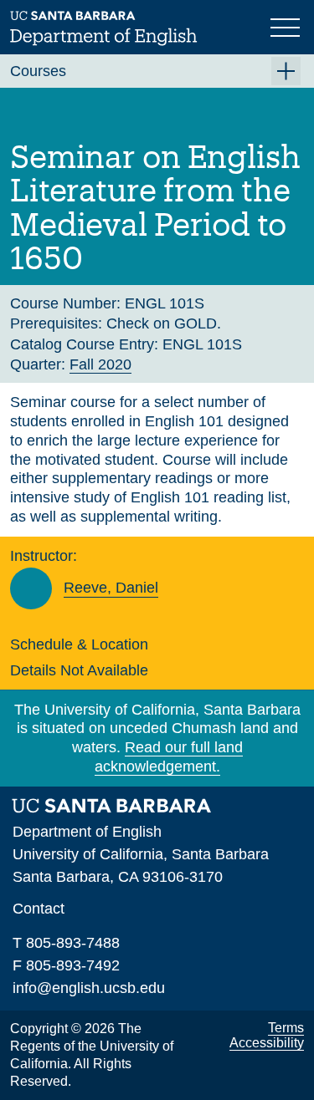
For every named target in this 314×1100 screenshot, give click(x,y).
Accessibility (266, 1043)
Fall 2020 (100, 364)
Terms (286, 1028)
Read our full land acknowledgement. (169, 757)
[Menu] (287, 26)
